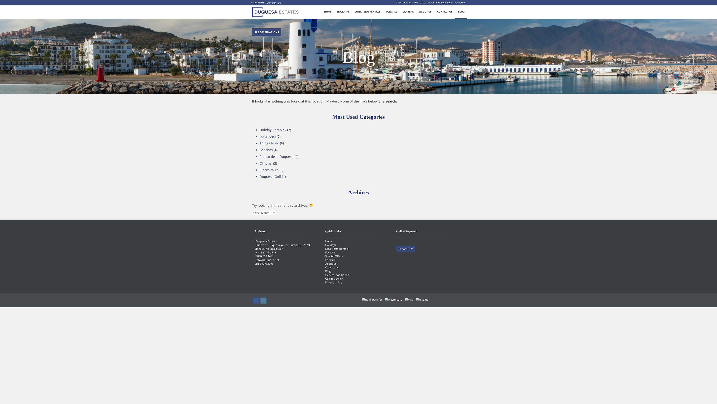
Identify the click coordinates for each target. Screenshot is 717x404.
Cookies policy (334, 278)
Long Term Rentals (367, 11)
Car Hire (408, 11)
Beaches (266, 150)
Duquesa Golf (270, 176)
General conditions (337, 275)
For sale (391, 11)
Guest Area (419, 2)
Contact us (444, 11)
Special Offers (334, 256)
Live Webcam (404, 2)
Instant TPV (406, 249)
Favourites (460, 2)
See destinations (266, 32)
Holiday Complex (273, 130)
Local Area (268, 136)
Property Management (440, 2)
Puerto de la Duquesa (277, 156)
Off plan (266, 163)
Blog (461, 11)
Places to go (269, 170)
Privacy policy (333, 282)
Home (327, 11)
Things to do (269, 143)
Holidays (343, 11)
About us (425, 11)
